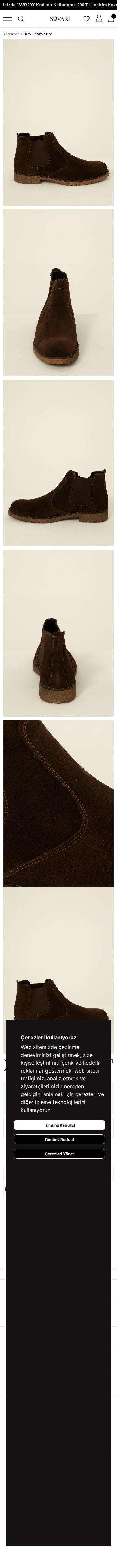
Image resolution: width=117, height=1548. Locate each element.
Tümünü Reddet (59, 1139)
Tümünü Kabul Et (59, 1125)
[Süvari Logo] (60, 18)
